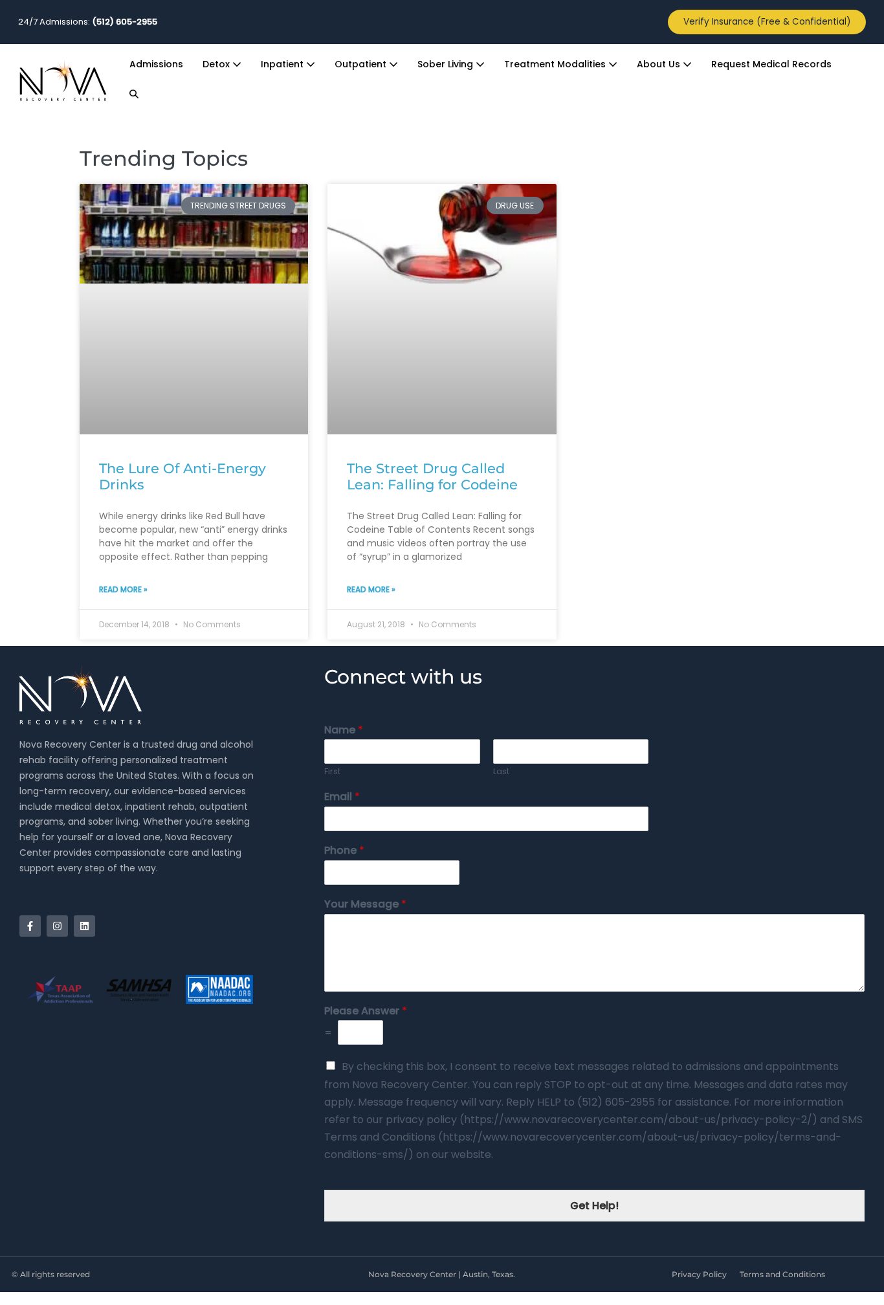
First (332, 771)
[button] (134, 94)
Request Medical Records (771, 64)
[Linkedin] (84, 926)
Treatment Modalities (556, 64)
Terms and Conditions (782, 1274)
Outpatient (362, 64)
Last (501, 771)
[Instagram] (57, 926)
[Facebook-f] (30, 926)
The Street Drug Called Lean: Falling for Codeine (432, 476)
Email (342, 797)
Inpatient (283, 64)
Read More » (123, 589)
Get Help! (594, 1205)
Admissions (156, 64)
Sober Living (446, 64)
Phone (344, 851)
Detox (217, 64)
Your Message (365, 904)
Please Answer (365, 1011)
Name (343, 730)
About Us (660, 64)
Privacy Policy (699, 1274)
